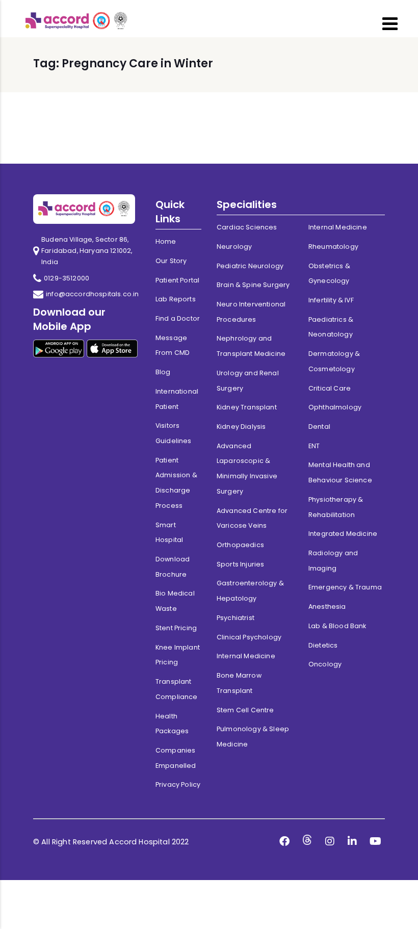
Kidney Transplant (247, 407)
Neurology (234, 246)
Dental (319, 426)
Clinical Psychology (249, 637)
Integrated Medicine (342, 533)
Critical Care (329, 388)
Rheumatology (333, 246)
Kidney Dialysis (241, 426)
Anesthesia (327, 606)
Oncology (325, 664)
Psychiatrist (235, 617)
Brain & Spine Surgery (253, 284)
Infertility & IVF (331, 300)
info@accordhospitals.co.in (92, 294)
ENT (314, 446)
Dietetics (322, 645)
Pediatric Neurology (250, 266)
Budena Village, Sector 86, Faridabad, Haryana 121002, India (86, 250)
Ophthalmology (334, 407)
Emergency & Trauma (345, 587)
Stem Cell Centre (245, 710)
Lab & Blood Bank (337, 626)
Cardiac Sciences (247, 227)
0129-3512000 (66, 278)
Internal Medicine (246, 656)
